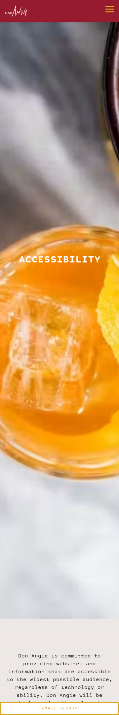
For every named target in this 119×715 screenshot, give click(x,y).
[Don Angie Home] (23, 11)
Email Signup (59, 708)
